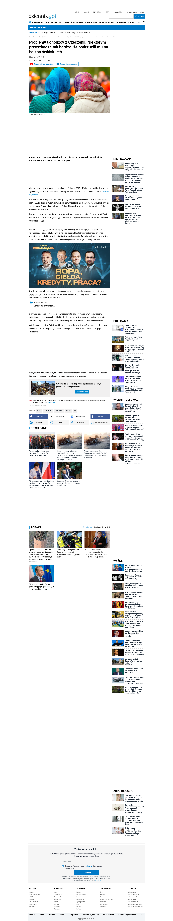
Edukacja (79, 897)
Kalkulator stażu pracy (134, 897)
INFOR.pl (76, 12)
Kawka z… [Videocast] (67, 33)
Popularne (87, 527)
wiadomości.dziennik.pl (43, 37)
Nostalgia (44, 33)
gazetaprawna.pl (132, 12)
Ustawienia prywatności (127, 915)
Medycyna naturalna (106, 899)
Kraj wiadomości (102, 527)
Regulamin (74, 915)
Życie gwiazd (80, 902)
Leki (101, 897)
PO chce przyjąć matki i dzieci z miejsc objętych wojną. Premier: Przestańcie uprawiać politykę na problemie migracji (42, 484)
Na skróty (33, 888)
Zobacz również (82, 392)
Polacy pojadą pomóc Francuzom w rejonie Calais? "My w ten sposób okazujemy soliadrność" (95, 454)
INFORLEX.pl (97, 12)
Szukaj (141, 16)
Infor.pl (31, 892)
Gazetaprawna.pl (34, 894)
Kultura (78, 909)
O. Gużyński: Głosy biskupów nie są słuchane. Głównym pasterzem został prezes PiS (79, 385)
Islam (68, 411)
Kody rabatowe (81, 894)
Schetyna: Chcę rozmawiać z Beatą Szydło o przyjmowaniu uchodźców (68, 483)
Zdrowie (56, 904)
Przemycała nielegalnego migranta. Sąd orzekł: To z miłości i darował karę (39, 453)
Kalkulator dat (132, 892)
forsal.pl (86, 12)
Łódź (39, 411)
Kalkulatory (132, 888)
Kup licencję (51, 402)
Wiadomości (34, 27)
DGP (107, 12)
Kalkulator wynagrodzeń (135, 906)
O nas (42, 915)
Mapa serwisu (108, 915)
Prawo (102, 892)
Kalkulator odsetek (133, 902)
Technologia (58, 894)
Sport (56, 902)
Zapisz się (86, 872)
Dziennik (31, 37)
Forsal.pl (31, 899)
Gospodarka (58, 897)
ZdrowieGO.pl (118, 12)
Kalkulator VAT (132, 899)
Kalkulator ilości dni (133, 894)
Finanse (102, 894)
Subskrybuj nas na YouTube (43, 64)
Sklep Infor (32, 906)
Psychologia (104, 904)
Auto (55, 892)
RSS (142, 915)
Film (77, 904)
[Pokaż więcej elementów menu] (143, 22)
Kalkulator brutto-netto (135, 904)
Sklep (142, 12)
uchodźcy (48, 411)
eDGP (31, 897)
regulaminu (88, 866)
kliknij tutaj (98, 880)
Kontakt (32, 915)
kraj (54, 37)
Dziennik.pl (58, 888)
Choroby (103, 902)
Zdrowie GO (54, 33)
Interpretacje (33, 904)
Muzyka (78, 906)
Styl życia (103, 906)
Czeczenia (59, 411)
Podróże (57, 906)
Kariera (62, 915)
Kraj (45, 27)
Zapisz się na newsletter (68, 64)
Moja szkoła (80, 899)
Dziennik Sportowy (83, 33)
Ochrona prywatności (91, 915)
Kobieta (78, 892)
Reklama (52, 915)
